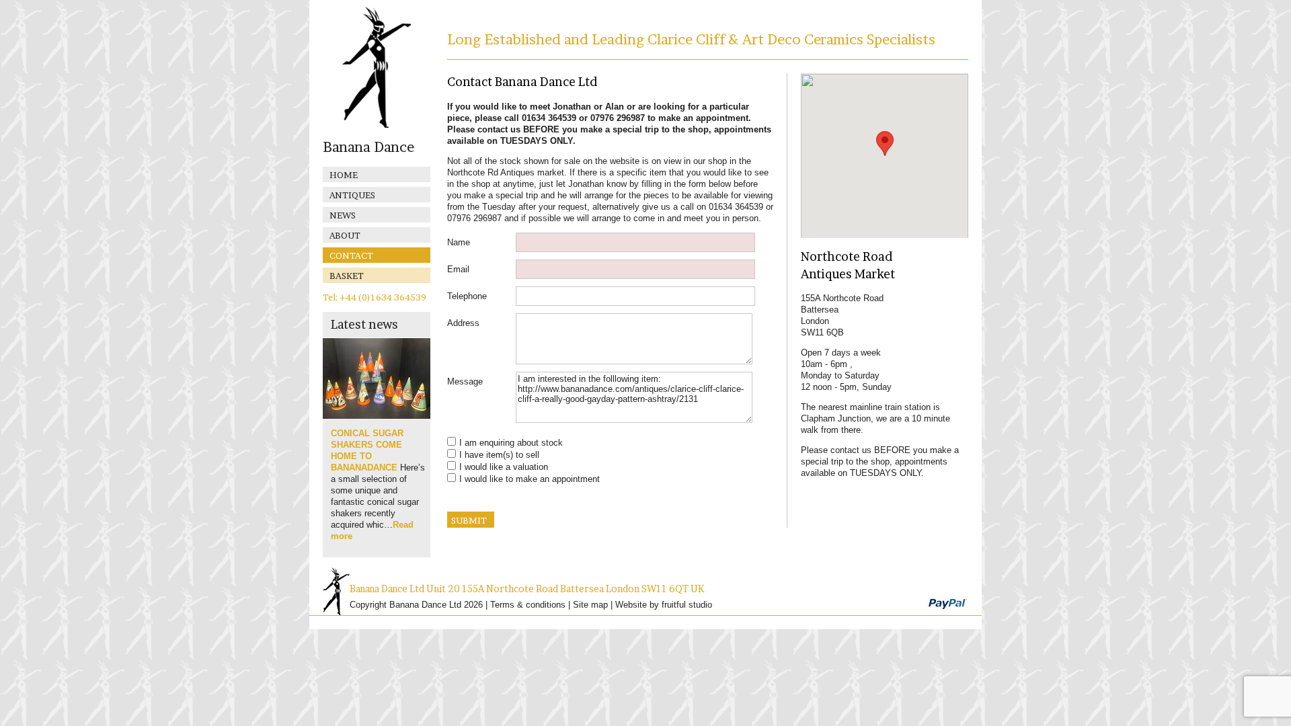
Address (463, 323)
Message (465, 381)
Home (343, 174)
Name (458, 242)
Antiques (352, 195)
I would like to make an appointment (529, 479)
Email (458, 269)
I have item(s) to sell (499, 455)
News (342, 215)
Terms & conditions (527, 605)
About (344, 235)
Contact (351, 255)
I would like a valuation (503, 467)
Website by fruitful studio (663, 605)
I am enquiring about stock (511, 443)
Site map (590, 605)
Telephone (467, 296)
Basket (346, 275)
